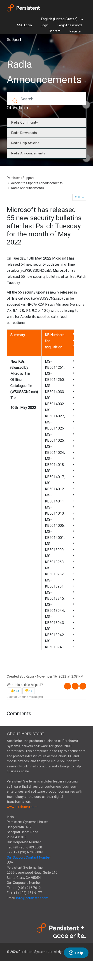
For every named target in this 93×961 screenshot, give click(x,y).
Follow (79, 197)
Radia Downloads (24, 133)
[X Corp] (75, 686)
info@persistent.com (32, 898)
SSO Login (24, 25)
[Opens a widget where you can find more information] (76, 953)
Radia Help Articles (25, 143)
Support (14, 39)
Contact (54, 31)
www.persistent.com (22, 807)
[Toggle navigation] (13, 47)
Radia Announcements (28, 153)
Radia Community (24, 122)
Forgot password (70, 25)
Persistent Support (20, 178)
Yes (16, 691)
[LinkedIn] (82, 686)
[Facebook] (67, 686)
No (30, 691)
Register (76, 31)
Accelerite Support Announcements (37, 183)
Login (45, 25)
